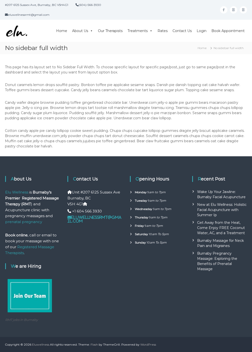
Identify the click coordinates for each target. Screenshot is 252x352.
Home (61, 31)
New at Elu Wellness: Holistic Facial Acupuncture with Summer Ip (222, 209)
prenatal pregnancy (23, 221)
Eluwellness (40, 344)
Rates (163, 31)
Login (201, 31)
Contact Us (182, 31)
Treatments (137, 31)
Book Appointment (228, 31)
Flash (94, 344)
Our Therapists (110, 31)
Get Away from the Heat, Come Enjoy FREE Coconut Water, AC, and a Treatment (221, 227)
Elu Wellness (16, 192)
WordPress (148, 344)
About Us (80, 31)
